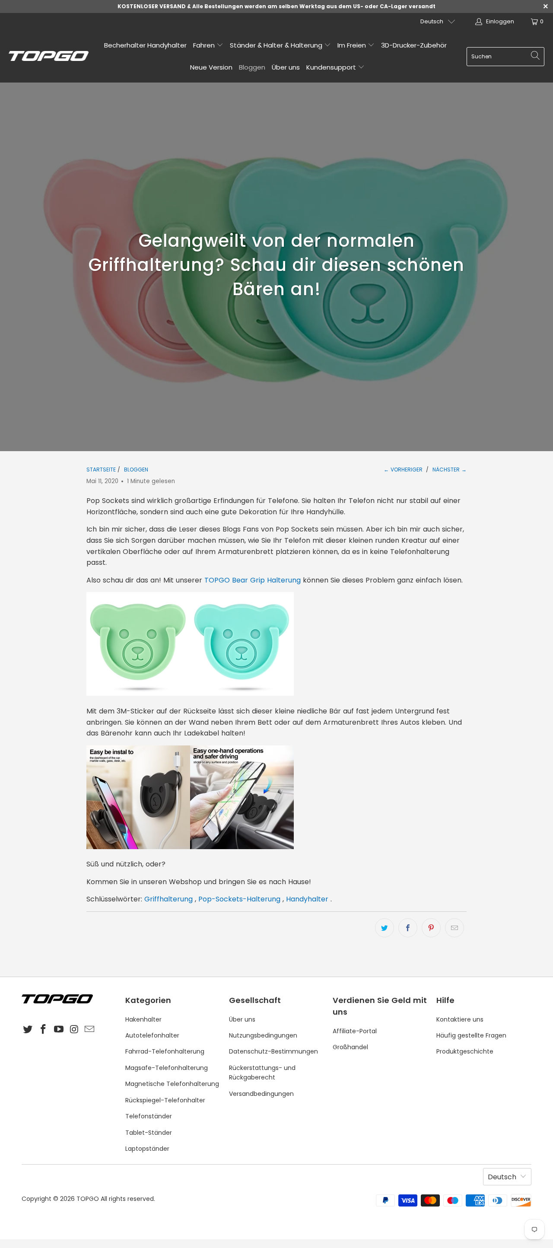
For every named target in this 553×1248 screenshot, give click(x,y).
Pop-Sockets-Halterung (239, 899)
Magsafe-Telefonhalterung (166, 1067)
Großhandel (350, 1047)
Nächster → (449, 469)
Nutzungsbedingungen (263, 1035)
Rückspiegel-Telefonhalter (165, 1100)
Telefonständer (148, 1116)
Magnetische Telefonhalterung (172, 1083)
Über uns (286, 67)
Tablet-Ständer (148, 1132)
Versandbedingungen (261, 1093)
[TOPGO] (49, 56)
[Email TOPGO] (89, 1029)
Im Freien (352, 45)
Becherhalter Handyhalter (145, 45)
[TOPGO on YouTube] (58, 1029)
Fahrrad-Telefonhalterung (164, 1051)
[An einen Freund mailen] (454, 927)
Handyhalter (307, 899)
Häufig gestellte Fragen (471, 1035)
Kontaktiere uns (459, 1019)
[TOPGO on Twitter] (28, 1029)
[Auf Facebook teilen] (407, 927)
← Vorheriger (403, 469)
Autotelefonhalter (152, 1035)
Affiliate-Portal (355, 1031)
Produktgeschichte (464, 1051)
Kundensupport (332, 67)
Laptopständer (147, 1148)
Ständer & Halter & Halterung (277, 45)
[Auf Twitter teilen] (384, 927)
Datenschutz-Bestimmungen (273, 1051)
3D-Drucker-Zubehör (414, 45)
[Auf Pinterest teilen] (431, 927)
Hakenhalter (143, 1019)
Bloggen (252, 67)
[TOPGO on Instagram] (74, 1029)
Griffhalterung (168, 899)
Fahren (204, 45)
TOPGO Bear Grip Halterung (252, 580)
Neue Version (211, 67)
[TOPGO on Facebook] (43, 1029)
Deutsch (431, 21)
